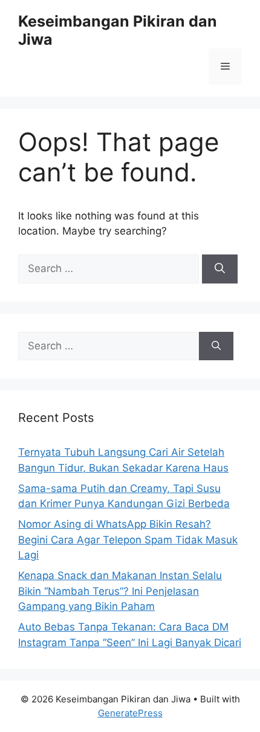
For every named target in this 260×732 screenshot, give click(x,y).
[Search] (220, 268)
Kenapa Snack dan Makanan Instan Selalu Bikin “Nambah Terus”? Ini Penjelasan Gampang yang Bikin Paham (120, 590)
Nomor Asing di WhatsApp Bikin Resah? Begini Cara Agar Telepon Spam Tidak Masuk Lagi (128, 539)
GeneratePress (130, 713)
